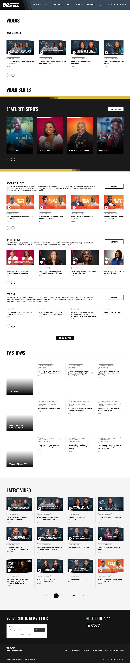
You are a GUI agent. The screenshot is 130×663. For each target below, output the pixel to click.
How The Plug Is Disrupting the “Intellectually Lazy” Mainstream (51, 313)
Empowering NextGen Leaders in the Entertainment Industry (49, 548)
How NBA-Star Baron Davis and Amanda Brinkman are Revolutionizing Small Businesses (83, 314)
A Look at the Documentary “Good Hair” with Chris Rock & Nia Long (109, 373)
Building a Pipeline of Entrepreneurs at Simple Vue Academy (17, 549)
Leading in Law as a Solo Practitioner (80, 62)
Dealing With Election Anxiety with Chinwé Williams (117, 272)
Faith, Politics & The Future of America (82, 217)
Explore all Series (65, 338)
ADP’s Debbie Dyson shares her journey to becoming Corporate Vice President (110, 447)
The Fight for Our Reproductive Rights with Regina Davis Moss (50, 272)
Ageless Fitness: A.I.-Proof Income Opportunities (116, 217)
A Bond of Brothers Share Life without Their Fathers (49, 372)
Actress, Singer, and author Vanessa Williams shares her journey (78, 447)
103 (74, 596)
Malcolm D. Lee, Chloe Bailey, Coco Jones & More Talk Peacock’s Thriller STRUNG (17, 581)
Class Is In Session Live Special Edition (115, 62)
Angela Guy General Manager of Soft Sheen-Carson (110, 409)
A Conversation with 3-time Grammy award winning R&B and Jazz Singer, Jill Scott (80, 373)
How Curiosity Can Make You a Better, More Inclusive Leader (17, 272)
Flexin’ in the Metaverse (112, 312)
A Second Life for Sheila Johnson (50, 409)
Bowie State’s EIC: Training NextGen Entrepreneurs (20, 62)
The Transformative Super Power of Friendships (19, 217)
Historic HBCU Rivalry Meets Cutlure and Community (52, 62)
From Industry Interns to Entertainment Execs (46, 580)
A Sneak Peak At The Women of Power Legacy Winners (80, 409)
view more (114, 186)
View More (19, 378)
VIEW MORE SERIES (115, 109)
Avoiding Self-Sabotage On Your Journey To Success (51, 217)
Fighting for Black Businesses (78, 548)
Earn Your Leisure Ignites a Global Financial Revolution (19, 313)
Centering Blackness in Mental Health (109, 548)
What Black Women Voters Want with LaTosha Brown (83, 272)
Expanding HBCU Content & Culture (78, 580)
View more (19, 415)
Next (13, 75)
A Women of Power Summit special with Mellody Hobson (48, 446)
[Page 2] (82, 595)
